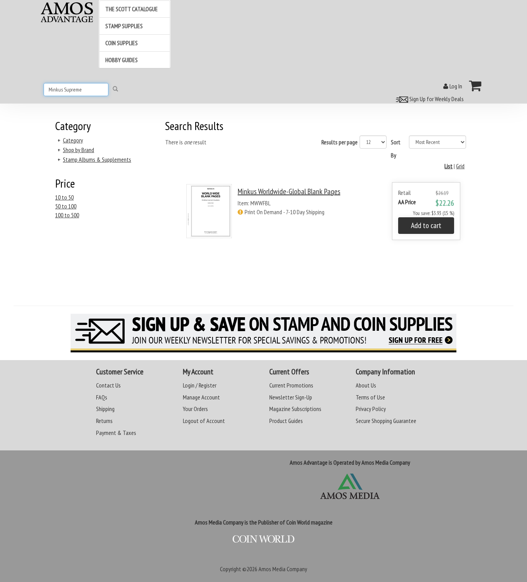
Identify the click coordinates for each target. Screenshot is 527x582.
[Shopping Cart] (475, 86)
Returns (104, 421)
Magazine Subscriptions (295, 409)
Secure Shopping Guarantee (386, 421)
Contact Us (108, 385)
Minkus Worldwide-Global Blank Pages (289, 191)
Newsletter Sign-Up (290, 397)
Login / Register (199, 385)
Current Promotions (291, 385)
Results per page (339, 142)
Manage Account (201, 397)
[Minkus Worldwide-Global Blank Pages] (209, 218)
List (448, 166)
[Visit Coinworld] (263, 539)
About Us (366, 385)
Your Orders (195, 409)
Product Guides (286, 421)
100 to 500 (67, 215)
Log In (455, 86)
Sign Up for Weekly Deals (436, 99)
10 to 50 (64, 197)
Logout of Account (204, 421)
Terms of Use (370, 397)
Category (73, 140)
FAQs (101, 397)
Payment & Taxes (116, 432)
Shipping (105, 409)
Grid (460, 166)
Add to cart (426, 225)
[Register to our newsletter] (263, 333)
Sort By (395, 148)
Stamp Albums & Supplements (97, 159)
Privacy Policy (371, 409)
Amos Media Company (282, 569)
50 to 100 (65, 206)
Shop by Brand (78, 150)
